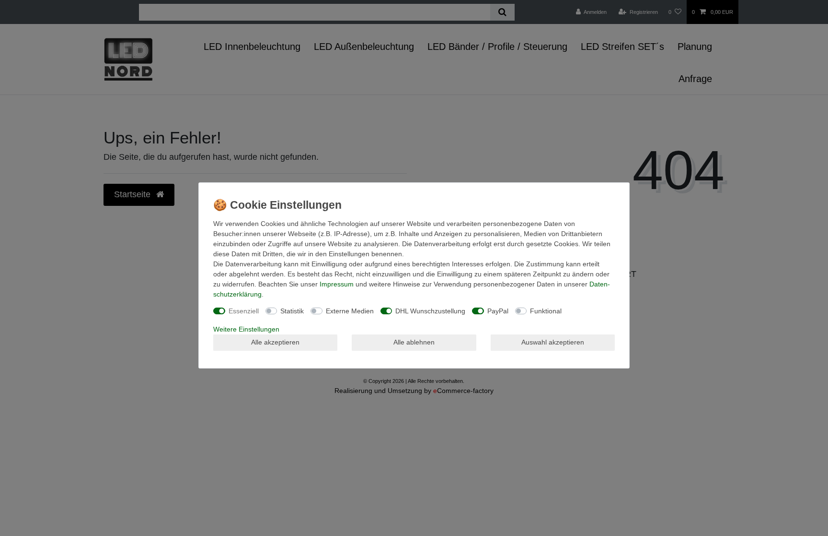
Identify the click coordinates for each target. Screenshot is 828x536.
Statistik (292, 311)
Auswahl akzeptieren (552, 342)
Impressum (337, 284)
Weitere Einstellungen (246, 329)
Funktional (546, 311)
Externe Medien (350, 311)
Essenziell (244, 311)
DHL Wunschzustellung (430, 311)
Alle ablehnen (414, 342)
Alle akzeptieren (275, 342)
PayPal (497, 311)
